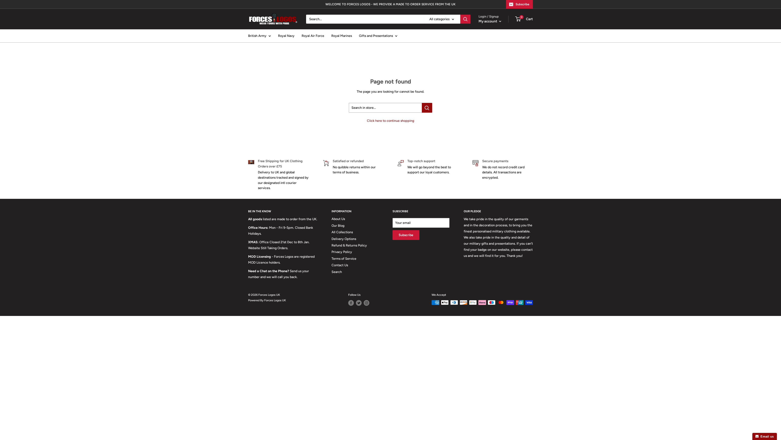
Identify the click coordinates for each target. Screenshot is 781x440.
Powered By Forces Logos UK (267, 300)
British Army (257, 36)
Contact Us (340, 265)
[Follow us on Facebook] (351, 303)
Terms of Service (344, 259)
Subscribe (522, 4)
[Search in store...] (427, 108)
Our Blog (338, 226)
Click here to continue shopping (390, 121)
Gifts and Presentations (376, 36)
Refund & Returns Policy (349, 245)
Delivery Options (344, 239)
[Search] (465, 19)
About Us (338, 219)
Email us (766, 436)
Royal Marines (341, 36)
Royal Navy (286, 36)
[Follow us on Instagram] (366, 303)
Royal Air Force (313, 36)
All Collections (342, 232)
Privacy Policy (342, 252)
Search (337, 272)
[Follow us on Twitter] (359, 303)
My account (488, 21)
